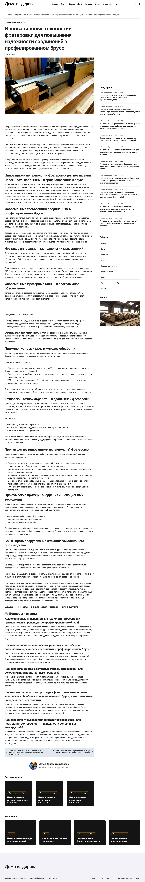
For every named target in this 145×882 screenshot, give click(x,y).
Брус (63, 4)
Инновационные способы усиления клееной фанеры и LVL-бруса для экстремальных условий (118, 223)
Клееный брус (107, 272)
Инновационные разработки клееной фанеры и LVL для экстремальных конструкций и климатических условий (119, 180)
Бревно (72, 4)
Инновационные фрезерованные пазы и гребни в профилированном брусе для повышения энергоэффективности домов (119, 126)
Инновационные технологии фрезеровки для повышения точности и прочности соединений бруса (119, 166)
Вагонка (88, 4)
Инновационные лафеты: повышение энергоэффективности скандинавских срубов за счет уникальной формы (120, 111)
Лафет (103, 277)
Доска (80, 4)
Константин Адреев (57, 764)
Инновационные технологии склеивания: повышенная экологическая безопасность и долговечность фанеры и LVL (118, 194)
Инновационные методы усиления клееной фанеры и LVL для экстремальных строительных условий (118, 97)
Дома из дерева (20, 3)
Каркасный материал (104, 4)
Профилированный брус (23, 15)
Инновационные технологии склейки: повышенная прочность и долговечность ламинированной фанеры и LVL (117, 209)
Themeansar (52, 878)
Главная (54, 4)
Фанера (119, 4)
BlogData (41, 878)
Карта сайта (95, 878)
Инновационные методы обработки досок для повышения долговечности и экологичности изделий (119, 152)
